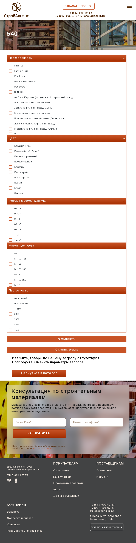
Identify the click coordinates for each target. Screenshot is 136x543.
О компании (61, 470)
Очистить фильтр (66, 350)
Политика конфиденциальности (23, 470)
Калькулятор (62, 477)
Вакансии (13, 512)
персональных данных (44, 448)
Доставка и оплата (20, 518)
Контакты (13, 524)
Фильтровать (66, 339)
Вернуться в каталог (39, 373)
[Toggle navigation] (129, 6)
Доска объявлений (66, 496)
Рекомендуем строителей (25, 531)
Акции (57, 489)
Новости (102, 477)
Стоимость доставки (68, 483)
